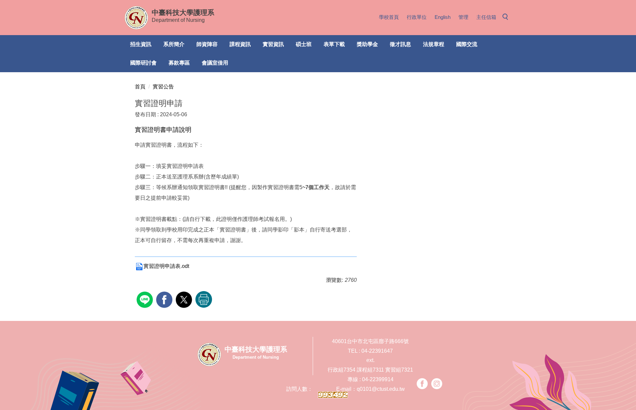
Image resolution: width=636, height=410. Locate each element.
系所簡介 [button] (174, 44)
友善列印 (203, 299)
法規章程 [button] (433, 44)
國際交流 (466, 44)
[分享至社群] (145, 299)
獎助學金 (367, 44)
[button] (507, 17)
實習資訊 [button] (273, 44)
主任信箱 (486, 17)
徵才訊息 (400, 44)
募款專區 (179, 63)
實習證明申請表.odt (166, 266)
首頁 (140, 86)
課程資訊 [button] (240, 44)
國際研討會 (143, 63)
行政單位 (417, 17)
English (442, 17)
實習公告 (163, 86)
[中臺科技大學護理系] (136, 17)
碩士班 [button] (304, 44)
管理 (463, 17)
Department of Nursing (183, 16)
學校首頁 (389, 17)
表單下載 (334, 44)
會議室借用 (215, 63)
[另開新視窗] (422, 383)
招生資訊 (140, 44)
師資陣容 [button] (207, 44)
